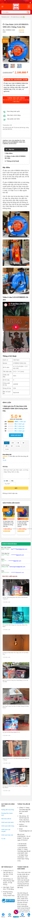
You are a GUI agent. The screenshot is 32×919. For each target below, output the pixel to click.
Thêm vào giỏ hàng (16, 99)
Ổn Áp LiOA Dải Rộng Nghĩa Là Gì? (11, 732)
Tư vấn (3, 838)
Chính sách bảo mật (7, 835)
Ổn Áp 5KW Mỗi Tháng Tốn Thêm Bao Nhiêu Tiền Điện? (15, 625)
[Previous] (5, 49)
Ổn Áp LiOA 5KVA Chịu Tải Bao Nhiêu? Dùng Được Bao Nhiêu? (15, 786)
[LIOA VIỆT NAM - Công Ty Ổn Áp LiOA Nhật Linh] (16, 7)
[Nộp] (28, 12)
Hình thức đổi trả (6, 818)
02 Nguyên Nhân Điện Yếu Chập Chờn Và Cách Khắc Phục (16, 653)
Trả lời (4, 460)
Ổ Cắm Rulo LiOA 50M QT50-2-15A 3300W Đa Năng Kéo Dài (8, 524)
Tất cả (6, 443)
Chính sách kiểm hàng (7, 826)
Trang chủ (5, 17)
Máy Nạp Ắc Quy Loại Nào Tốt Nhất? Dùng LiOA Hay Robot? (16, 707)
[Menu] (2, 6)
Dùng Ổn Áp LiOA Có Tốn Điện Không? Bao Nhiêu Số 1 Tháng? (16, 759)
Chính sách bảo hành (7, 822)
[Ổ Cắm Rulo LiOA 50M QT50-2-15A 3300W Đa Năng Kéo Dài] (9, 511)
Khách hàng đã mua (9, 544)
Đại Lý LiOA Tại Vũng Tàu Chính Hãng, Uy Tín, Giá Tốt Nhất (15, 681)
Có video (18, 446)
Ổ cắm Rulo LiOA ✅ (18, 17)
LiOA (10, 125)
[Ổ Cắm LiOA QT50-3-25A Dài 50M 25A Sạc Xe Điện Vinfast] (23, 511)
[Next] (26, 49)
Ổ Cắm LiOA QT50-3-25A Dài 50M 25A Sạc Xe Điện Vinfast (23, 524)
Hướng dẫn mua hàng (7, 809)
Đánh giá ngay (16, 435)
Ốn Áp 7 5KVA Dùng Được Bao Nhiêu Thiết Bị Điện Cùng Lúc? (15, 598)
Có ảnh (7, 449)
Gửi (16, 488)
